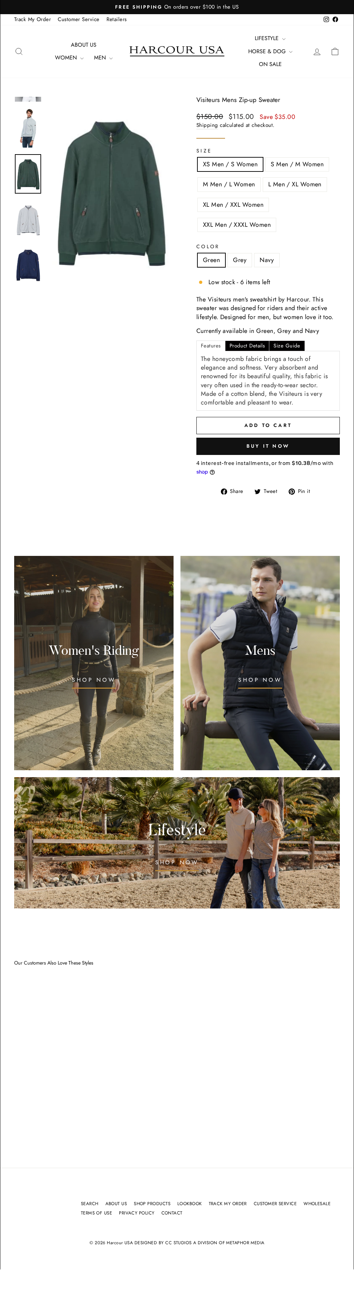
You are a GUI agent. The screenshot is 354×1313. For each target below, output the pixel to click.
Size (204, 150)
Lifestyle (267, 38)
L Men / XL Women (295, 184)
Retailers (116, 19)
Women (66, 58)
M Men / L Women (229, 184)
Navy (267, 259)
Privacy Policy (136, 1213)
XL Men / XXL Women (233, 204)
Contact (172, 1213)
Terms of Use (96, 1213)
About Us (83, 45)
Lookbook (189, 1203)
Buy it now (268, 446)
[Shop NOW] (94, 663)
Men (101, 58)
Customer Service (78, 19)
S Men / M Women (297, 164)
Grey (239, 259)
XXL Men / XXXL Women (237, 224)
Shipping (207, 125)
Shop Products (152, 1203)
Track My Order (32, 19)
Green (211, 259)
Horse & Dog (267, 51)
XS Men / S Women (230, 164)
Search (90, 1203)
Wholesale (317, 1203)
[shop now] (177, 843)
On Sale (270, 64)
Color (208, 246)
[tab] (210, 346)
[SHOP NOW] (260, 663)
